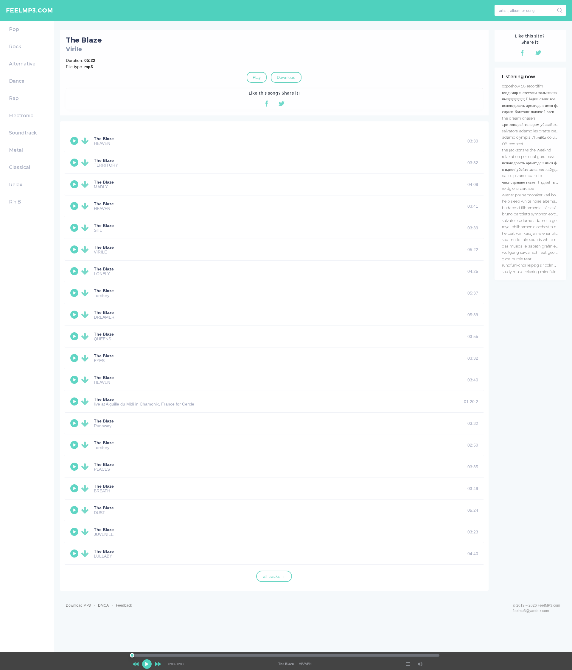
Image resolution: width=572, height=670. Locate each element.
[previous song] (136, 664)
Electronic (21, 115)
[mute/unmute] (420, 664)
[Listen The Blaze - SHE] (75, 228)
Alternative (22, 64)
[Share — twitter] (281, 103)
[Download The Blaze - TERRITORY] (86, 163)
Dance (16, 81)
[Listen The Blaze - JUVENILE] (75, 532)
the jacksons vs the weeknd (526, 150)
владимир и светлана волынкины (529, 92)
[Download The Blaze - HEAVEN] (86, 141)
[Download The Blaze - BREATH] (86, 488)
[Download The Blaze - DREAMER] (86, 315)
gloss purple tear (516, 258)
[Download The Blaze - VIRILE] (86, 249)
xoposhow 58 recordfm (522, 86)
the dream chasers (518, 118)
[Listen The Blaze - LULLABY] (75, 553)
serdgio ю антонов (518, 188)
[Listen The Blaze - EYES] (75, 358)
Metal (16, 150)
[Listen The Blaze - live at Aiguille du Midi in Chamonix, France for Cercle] (75, 401)
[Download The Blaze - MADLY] (86, 184)
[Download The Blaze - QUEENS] (86, 336)
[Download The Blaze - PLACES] (86, 467)
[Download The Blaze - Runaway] (86, 423)
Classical (19, 167)
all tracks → (274, 576)
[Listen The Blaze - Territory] (75, 293)
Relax (15, 184)
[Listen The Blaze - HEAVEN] (75, 141)
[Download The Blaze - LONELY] (86, 271)
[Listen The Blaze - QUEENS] (75, 336)
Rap (14, 98)
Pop (14, 29)
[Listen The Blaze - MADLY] (75, 184)
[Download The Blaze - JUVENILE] (86, 532)
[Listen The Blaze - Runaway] (75, 423)
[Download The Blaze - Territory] (86, 293)
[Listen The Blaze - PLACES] (75, 467)
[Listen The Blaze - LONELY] (75, 271)
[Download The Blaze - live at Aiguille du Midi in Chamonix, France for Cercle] (86, 401)
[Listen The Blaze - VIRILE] (75, 249)
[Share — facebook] (267, 103)
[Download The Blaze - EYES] (86, 358)
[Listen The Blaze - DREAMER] (75, 315)
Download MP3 (78, 605)
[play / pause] (147, 664)
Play (257, 77)
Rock (15, 46)
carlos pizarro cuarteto (522, 175)
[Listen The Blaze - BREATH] (75, 488)
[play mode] (408, 664)
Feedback (124, 605)
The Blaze (104, 138)
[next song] (158, 664)
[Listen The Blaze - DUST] (75, 510)
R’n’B (15, 202)
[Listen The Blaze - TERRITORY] (75, 163)
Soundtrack (23, 133)
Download (286, 77)
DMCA (103, 605)
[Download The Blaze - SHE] (86, 228)
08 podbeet (512, 143)
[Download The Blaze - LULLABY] (86, 553)
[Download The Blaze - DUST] (86, 510)
